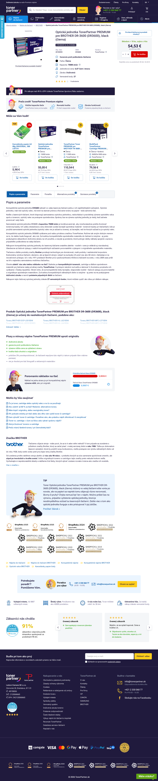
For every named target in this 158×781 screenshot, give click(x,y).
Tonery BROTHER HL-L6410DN (56, 323)
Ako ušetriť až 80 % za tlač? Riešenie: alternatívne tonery (33, 407)
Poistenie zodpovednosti (53, 711)
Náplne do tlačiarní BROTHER (43, 563)
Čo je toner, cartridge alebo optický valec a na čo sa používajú (35, 403)
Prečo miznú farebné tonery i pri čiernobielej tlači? (30, 428)
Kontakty (135, 2)
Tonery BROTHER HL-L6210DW (56, 320)
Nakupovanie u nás (52, 675)
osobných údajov (114, 662)
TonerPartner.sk (88, 675)
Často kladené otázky (51, 715)
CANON (83, 697)
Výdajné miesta (49, 697)
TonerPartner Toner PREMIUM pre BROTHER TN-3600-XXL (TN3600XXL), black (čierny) (72, 148)
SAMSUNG (84, 701)
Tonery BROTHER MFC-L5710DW (93, 323)
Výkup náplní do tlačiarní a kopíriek (57, 718)
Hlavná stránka (11, 25)
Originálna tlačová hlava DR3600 (84, 373)
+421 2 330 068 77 (112, 10)
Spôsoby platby (49, 701)
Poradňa (48, 194)
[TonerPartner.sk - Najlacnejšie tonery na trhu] (13, 10)
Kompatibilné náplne (69, 563)
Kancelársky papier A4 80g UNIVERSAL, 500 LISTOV (22, 146)
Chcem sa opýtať (127, 584)
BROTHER (39, 25)
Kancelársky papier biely (45, 566)
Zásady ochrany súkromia (53, 684)
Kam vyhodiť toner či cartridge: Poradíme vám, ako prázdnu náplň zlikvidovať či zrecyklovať (47, 417)
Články (116, 2)
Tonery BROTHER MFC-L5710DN (93, 320)
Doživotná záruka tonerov (53, 708)
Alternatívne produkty (66, 194)
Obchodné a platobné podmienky (56, 680)
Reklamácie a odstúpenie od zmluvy (57, 690)
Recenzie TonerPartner (52, 722)
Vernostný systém (50, 704)
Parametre (35, 194)
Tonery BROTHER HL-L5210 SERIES (20, 323)
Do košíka (141, 54)
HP (81, 694)
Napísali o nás (48, 729)
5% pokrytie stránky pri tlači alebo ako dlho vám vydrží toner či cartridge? (39, 414)
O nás (82, 680)
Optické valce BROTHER (19, 566)
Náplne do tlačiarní (26, 25)
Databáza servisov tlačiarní (54, 725)
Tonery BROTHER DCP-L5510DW (19, 320)
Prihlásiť (131, 12)
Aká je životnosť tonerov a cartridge (24, 424)
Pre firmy (125, 2)
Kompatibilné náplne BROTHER (97, 563)
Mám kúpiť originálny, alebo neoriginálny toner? (29, 410)
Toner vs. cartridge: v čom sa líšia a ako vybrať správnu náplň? (35, 421)
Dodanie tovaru (104, 2)
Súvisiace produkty (88, 194)
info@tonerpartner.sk (106, 584)
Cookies (46, 687)
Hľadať (82, 10)
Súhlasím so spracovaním (104, 662)
